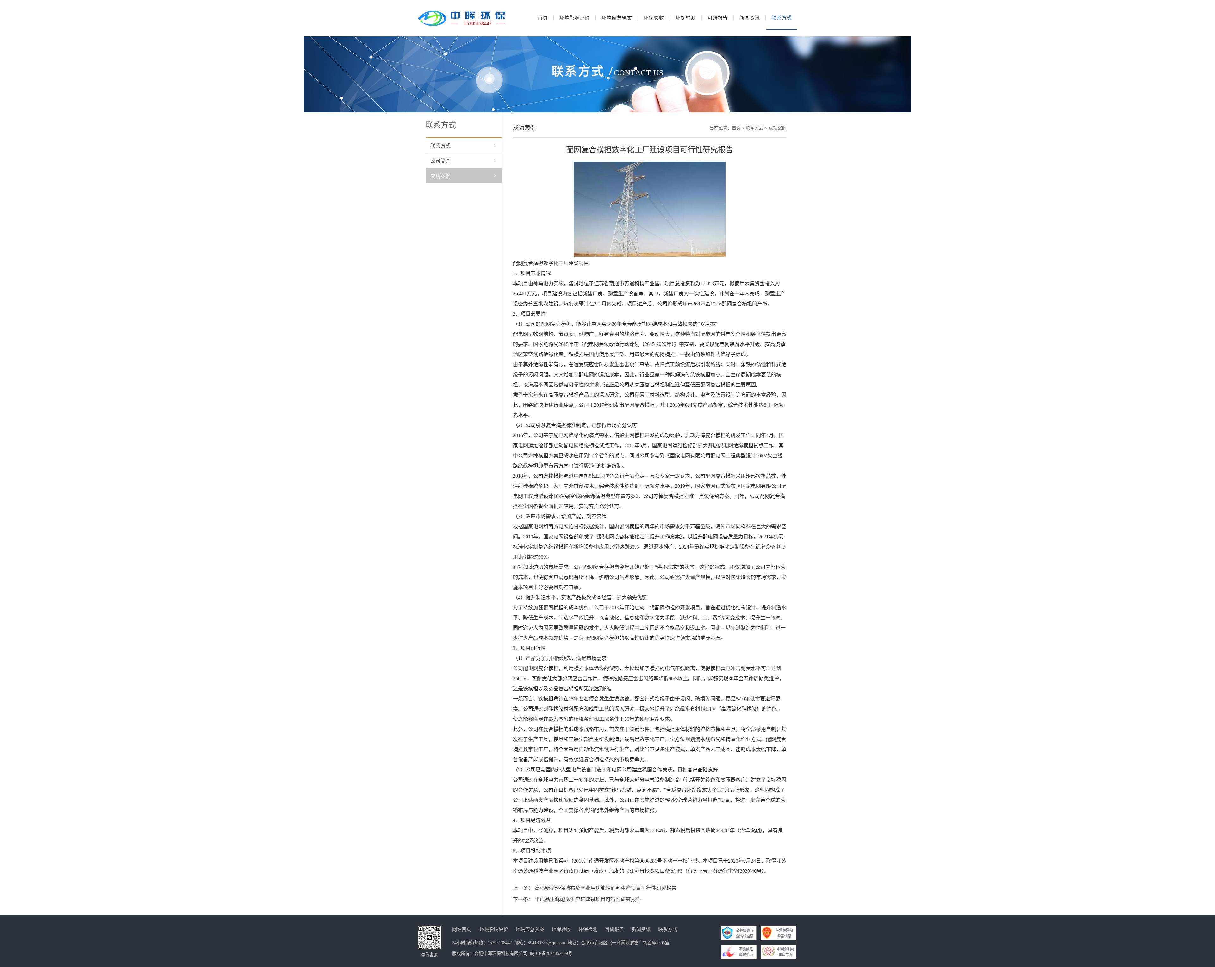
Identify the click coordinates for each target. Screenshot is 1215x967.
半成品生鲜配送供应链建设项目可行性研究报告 (588, 899)
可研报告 (614, 929)
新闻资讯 (641, 929)
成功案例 (440, 176)
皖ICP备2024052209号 (551, 953)
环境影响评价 (494, 929)
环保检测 (587, 929)
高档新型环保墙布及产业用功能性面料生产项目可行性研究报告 (605, 888)
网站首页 (461, 929)
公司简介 (440, 161)
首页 (736, 128)
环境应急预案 (530, 929)
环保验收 (561, 929)
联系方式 (440, 145)
